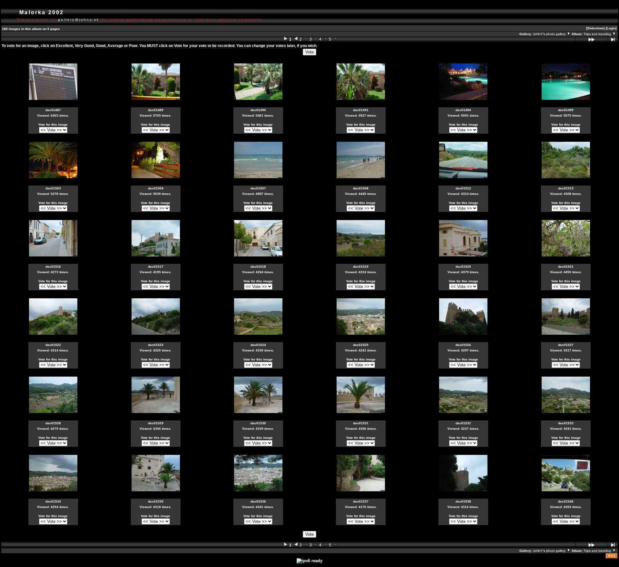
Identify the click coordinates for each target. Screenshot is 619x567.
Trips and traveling (598, 34)
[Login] (611, 28)
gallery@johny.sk (78, 19)
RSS (612, 556)
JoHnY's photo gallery (549, 34)
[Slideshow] (595, 28)
